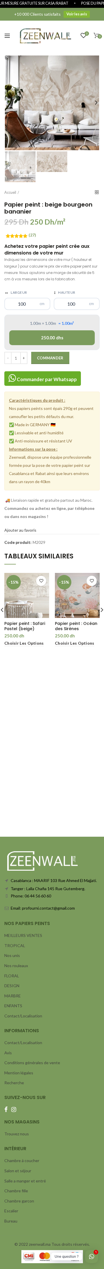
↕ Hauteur (64, 292)
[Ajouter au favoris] (41, 581)
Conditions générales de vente (32, 1062)
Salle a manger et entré (25, 1180)
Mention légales (18, 1072)
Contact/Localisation (23, 1015)
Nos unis (12, 955)
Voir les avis (76, 14)
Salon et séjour (17, 1170)
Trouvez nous (16, 1133)
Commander (50, 358)
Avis (8, 1052)
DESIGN (11, 985)
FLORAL (11, 975)
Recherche (14, 1082)
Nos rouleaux (16, 965)
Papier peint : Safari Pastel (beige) (24, 626)
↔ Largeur (15, 292)
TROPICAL (14, 945)
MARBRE (12, 995)
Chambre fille (16, 1190)
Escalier (11, 1210)
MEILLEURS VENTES (23, 935)
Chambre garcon (19, 1200)
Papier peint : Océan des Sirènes (76, 626)
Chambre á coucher (21, 1160)
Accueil (10, 192)
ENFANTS (13, 1005)
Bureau (10, 1220)
